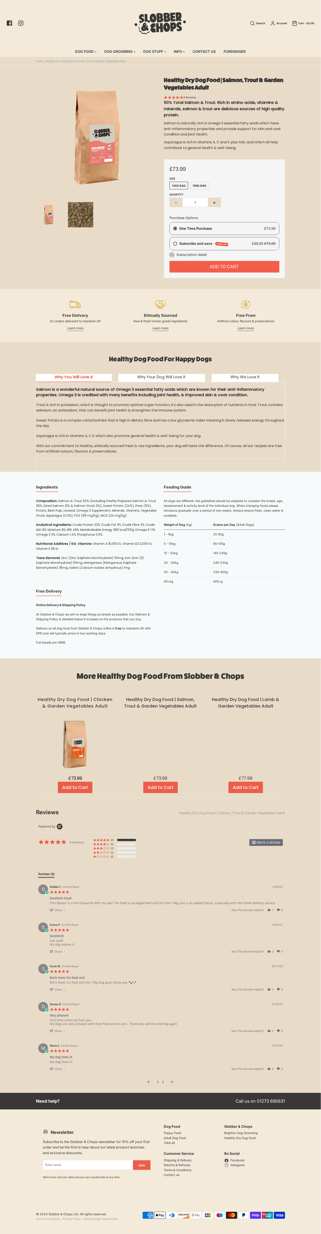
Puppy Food (172, 1133)
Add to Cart (224, 266)
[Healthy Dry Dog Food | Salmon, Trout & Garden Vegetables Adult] (48, 214)
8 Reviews (189, 97)
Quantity (176, 194)
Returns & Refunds (177, 1165)
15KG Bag (199, 185)
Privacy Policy (72, 1218)
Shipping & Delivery (178, 1160)
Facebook (237, 1160)
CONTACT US (204, 51)
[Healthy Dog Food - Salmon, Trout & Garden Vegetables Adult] (80, 214)
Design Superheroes (104, 1218)
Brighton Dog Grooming (241, 1133)
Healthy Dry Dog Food (240, 1138)
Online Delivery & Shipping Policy (60, 605)
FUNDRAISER (235, 51)
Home (39, 61)
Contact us (171, 1175)
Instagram (237, 1165)
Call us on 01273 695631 (260, 1101)
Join (141, 1165)
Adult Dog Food (175, 1138)
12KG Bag (179, 185)
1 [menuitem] (158, 1082)
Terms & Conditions (177, 1170)
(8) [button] (112, 840)
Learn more (75, 328)
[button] (266, 842)
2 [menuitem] (163, 1082)
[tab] (74, 378)
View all (169, 1143)
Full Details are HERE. (51, 642)
